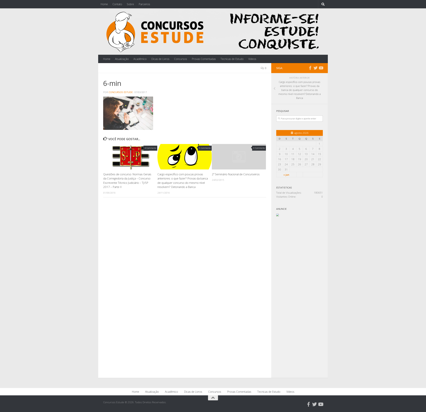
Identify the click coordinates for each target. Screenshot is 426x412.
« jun (286, 174)
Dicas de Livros (160, 59)
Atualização (122, 59)
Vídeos (252, 59)
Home (104, 4)
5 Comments (205, 148)
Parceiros (144, 4)
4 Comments (150, 148)
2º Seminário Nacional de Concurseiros (236, 174)
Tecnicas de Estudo (232, 59)
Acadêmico (140, 59)
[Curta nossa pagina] (310, 68)
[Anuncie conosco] (277, 215)
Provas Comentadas (204, 59)
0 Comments (259, 148)
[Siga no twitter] (316, 68)
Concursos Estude (121, 92)
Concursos (180, 59)
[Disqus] (184, 245)
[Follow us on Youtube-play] (321, 68)
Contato (117, 4)
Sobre (130, 4)
